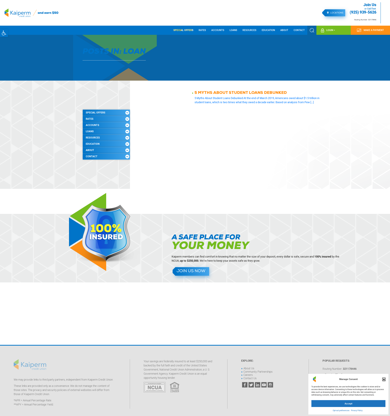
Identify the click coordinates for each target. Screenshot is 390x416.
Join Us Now (191, 271)
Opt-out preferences (341, 410)
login (329, 30)
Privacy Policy (357, 410)
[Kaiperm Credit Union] (19, 13)
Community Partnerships (258, 371)
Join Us (369, 5)
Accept (348, 403)
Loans (90, 131)
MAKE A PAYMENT (374, 30)
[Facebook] (245, 385)
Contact (92, 156)
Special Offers (95, 112)
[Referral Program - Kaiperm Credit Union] (48, 13)
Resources (93, 137)
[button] (4, 33)
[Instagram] (270, 385)
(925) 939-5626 (363, 12)
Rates (89, 118)
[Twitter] (251, 385)
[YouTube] (264, 385)
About (90, 150)
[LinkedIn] (257, 385)
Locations (336, 13)
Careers (248, 374)
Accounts (92, 125)
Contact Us (250, 378)
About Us (248, 368)
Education (92, 143)
